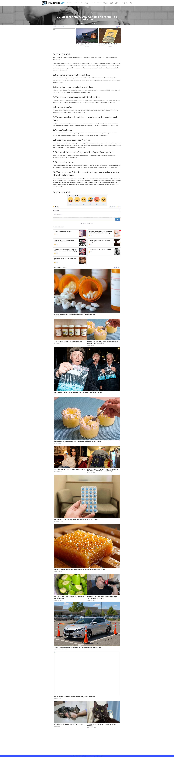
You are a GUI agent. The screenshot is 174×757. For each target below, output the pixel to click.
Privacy (98, 755)
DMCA (93, 755)
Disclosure (102, 755)
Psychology (90, 13)
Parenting (83, 13)
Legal (90, 755)
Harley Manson (81, 23)
